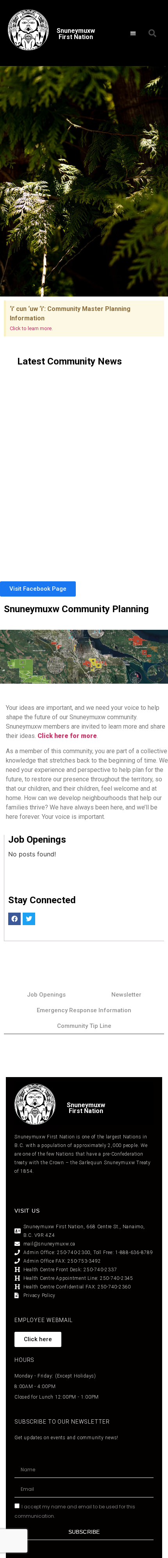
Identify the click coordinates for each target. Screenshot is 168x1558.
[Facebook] (14, 919)
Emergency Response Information (84, 1010)
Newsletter (126, 994)
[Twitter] (29, 919)
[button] (133, 33)
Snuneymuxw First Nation (76, 34)
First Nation (86, 1111)
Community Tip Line (84, 1025)
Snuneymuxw (86, 1105)
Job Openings (46, 994)
